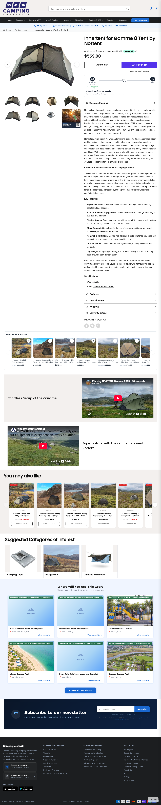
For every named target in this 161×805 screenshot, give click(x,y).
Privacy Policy (140, 718)
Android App (129, 780)
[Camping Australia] (16, 9)
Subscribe (142, 709)
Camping (20, 20)
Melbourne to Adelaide (93, 753)
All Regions (128, 750)
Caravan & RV (35, 20)
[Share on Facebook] (86, 325)
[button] (92, 83)
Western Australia (51, 760)
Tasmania (47, 767)
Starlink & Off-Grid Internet (136, 760)
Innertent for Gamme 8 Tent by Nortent (50, 30)
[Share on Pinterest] (98, 325)
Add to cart (29, 341)
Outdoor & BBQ (96, 20)
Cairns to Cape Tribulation (95, 756)
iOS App (127, 777)
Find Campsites (140, 20)
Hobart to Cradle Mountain (95, 767)
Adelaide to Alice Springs (94, 763)
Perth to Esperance (92, 760)
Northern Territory (51, 770)
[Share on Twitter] (92, 325)
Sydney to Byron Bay (92, 750)
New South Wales (50, 750)
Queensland (48, 756)
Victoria (46, 753)
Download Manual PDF (95, 320)
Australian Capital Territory (55, 773)
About (65, 801)
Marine (67, 20)
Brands (110, 20)
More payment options (139, 71)
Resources (123, 20)
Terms (86, 801)
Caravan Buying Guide (133, 767)
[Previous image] (7, 64)
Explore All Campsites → (80, 690)
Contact (72, 801)
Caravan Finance (131, 763)
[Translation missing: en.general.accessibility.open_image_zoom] (42, 64)
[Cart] (157, 8)
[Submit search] (127, 9)
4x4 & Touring (53, 20)
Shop (126, 773)
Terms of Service (121, 720)
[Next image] (76, 64)
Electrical (80, 20)
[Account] (151, 8)
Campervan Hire (131, 756)
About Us (128, 770)
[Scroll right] (155, 504)
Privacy (79, 801)
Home (9, 20)
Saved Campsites (131, 753)
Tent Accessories (22, 30)
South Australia (50, 763)
